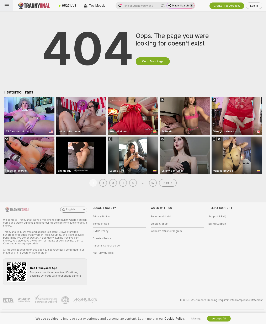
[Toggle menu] (6, 5)
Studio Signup (159, 223)
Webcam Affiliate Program (166, 231)
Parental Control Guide (106, 245)
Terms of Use (101, 223)
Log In (254, 5)
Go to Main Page (152, 61)
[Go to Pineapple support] (65, 300)
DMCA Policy (100, 231)
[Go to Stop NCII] (85, 300)
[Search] (163, 6)
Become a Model (161, 216)
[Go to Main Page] (34, 5)
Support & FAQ (217, 216)
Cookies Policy (102, 238)
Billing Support (217, 223)
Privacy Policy (101, 216)
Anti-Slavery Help (103, 252)
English (70, 209)
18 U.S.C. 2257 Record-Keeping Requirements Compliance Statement (221, 300)
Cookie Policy (174, 318)
